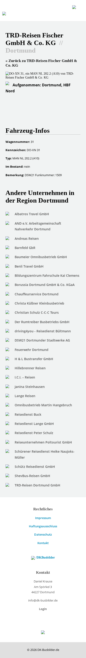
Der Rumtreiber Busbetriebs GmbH (42, 322)
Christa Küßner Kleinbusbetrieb (39, 303)
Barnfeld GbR (25, 248)
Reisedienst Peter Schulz (34, 433)
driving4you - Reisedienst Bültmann (43, 331)
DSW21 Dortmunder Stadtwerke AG (42, 340)
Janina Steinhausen (30, 386)
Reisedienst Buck (28, 414)
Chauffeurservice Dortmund (36, 294)
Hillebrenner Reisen (30, 368)
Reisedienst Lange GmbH (34, 423)
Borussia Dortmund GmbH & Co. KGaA (45, 284)
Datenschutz (43, 534)
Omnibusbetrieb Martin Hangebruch (43, 405)
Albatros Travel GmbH (32, 214)
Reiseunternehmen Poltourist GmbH (43, 442)
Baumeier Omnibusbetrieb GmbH (41, 257)
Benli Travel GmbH (29, 266)
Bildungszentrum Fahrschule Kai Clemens (47, 275)
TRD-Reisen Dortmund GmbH (37, 485)
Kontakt (43, 543)
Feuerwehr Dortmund (31, 349)
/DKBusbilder (45, 557)
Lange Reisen (25, 396)
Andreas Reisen (27, 238)
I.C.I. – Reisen (25, 377)
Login (43, 609)
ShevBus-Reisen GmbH (32, 476)
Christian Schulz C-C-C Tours (37, 312)
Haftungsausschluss (43, 526)
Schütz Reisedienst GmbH (35, 466)
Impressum (43, 518)
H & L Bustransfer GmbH (34, 359)
